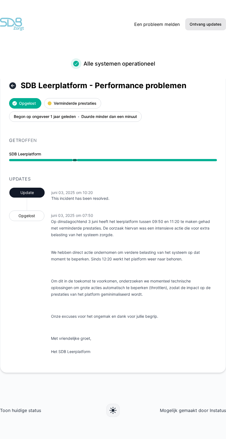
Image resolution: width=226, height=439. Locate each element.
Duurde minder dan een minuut (109, 116)
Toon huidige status (20, 410)
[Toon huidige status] (12, 85)
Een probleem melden (157, 24)
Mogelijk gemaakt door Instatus (193, 410)
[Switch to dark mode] (113, 410)
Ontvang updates (206, 24)
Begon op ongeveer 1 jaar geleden (45, 116)
